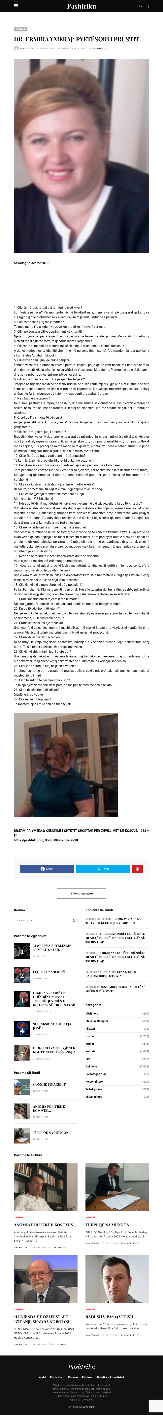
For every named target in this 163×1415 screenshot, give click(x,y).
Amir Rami (89, 1406)
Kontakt (73, 1377)
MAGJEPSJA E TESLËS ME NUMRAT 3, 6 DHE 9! (52, 947)
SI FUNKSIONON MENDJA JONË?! (52, 1026)
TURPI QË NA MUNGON (50, 1132)
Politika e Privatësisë (110, 1377)
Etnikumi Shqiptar (96, 1021)
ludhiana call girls (96, 918)
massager (91, 933)
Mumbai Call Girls (96, 972)
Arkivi (42, 1377)
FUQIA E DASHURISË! (49, 972)
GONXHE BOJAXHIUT (49, 1084)
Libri (88, 1059)
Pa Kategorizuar (95, 1074)
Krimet (89, 1043)
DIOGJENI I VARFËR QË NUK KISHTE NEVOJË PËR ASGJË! (54, 1050)
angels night (93, 986)
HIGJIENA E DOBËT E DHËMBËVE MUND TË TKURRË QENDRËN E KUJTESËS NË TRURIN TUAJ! (54, 999)
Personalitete (94, 1081)
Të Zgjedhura (93, 1096)
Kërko (74, 920)
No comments (98, 48)
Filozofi (90, 1028)
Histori (89, 1036)
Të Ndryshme (93, 1089)
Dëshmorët (92, 1013)
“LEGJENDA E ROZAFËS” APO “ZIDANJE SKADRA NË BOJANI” (42, 1319)
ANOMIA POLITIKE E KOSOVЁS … (49, 1108)
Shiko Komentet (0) (81, 893)
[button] (16, 6)
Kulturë (90, 1051)
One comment (59, 1247)
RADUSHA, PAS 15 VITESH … (111, 1316)
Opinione (20, 29)
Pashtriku (81, 6)
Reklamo (87, 1377)
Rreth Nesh (57, 1377)
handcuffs (91, 952)
